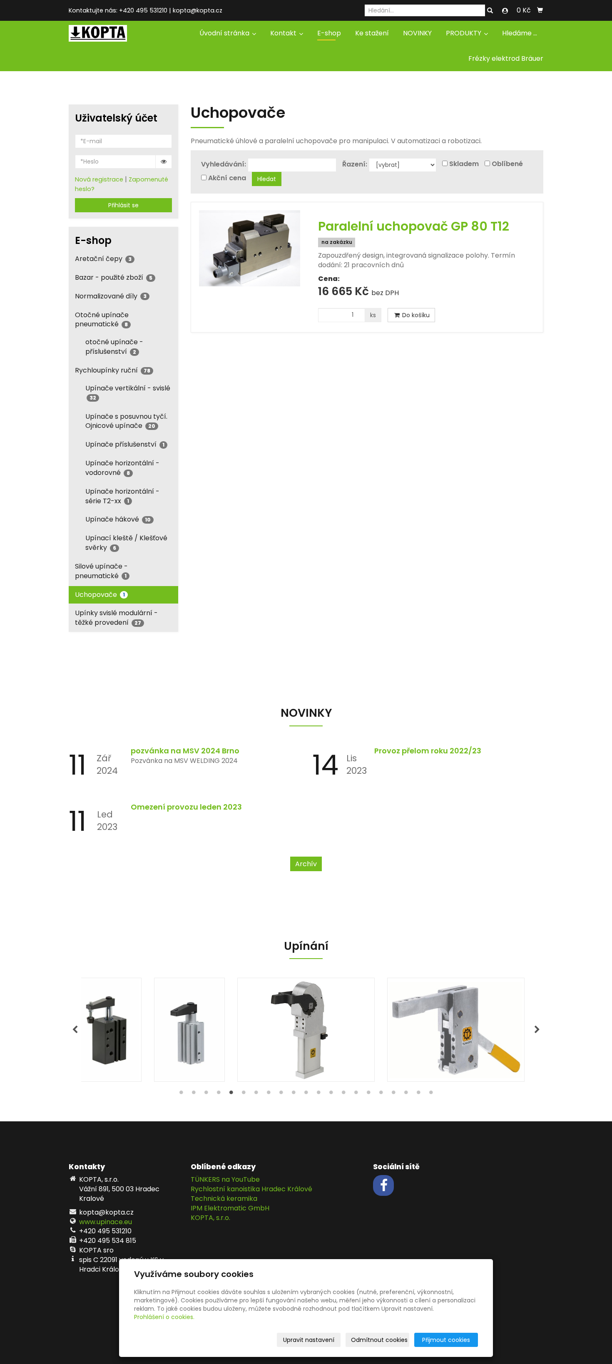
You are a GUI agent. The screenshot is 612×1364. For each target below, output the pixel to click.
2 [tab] (193, 1094)
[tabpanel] (306, 1029)
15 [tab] (356, 1094)
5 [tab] (231, 1094)
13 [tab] (331, 1094)
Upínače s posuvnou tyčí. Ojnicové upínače (126, 421)
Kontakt (284, 33)
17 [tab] (381, 1094)
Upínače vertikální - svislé (127, 392)
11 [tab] (306, 1094)
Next (537, 1030)
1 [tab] (181, 1094)
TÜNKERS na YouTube (225, 1179)
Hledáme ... (519, 33)
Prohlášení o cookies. (164, 1317)
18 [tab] (393, 1094)
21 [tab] (431, 1094)
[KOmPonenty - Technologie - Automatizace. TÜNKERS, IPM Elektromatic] (98, 32)
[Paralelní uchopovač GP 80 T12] (249, 248)
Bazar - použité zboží (113, 277)
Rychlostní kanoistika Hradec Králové (251, 1189)
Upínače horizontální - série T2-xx (122, 496)
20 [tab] (418, 1094)
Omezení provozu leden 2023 (186, 807)
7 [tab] (256, 1094)
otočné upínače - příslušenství (114, 346)
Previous (75, 1030)
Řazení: (354, 164)
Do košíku (415, 315)
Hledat (266, 179)
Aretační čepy (103, 258)
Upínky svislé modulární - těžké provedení (116, 617)
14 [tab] (343, 1094)
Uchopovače (100, 594)
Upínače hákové (118, 519)
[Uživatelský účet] (505, 10)
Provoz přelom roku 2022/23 (427, 750)
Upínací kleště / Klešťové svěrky (126, 542)
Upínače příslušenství (124, 444)
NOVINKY (417, 33)
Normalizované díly (111, 296)
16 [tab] (368, 1094)
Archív (306, 864)
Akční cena (227, 178)
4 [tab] (218, 1094)
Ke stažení (372, 33)
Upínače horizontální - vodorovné (122, 467)
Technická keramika (224, 1198)
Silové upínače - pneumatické (101, 571)
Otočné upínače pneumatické (102, 319)
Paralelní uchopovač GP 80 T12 (413, 226)
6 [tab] (243, 1094)
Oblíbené (507, 164)
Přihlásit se (123, 205)
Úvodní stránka (225, 33)
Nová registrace (99, 179)
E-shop (329, 33)
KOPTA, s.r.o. (210, 1217)
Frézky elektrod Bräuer (505, 58)
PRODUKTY (464, 33)
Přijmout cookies (446, 1340)
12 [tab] (318, 1094)
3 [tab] (206, 1094)
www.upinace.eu (105, 1222)
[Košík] (540, 10)
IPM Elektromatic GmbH (230, 1208)
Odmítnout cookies (379, 1340)
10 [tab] (293, 1094)
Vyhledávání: (223, 164)
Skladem (464, 164)
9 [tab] (281, 1094)
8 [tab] (268, 1094)
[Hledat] (490, 10)
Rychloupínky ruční (112, 370)
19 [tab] (406, 1094)
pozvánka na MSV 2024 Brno (185, 750)
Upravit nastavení (308, 1340)
